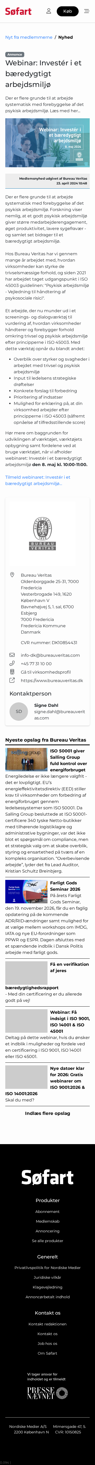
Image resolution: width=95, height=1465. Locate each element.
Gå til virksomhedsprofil (46, 672)
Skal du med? (45, 1084)
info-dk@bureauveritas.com (50, 655)
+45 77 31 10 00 (36, 663)
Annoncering (48, 1231)
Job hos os (47, 1343)
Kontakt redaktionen (47, 1324)
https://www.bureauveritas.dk (52, 680)
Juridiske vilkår (47, 1277)
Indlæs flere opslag (47, 1113)
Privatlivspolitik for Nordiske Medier (48, 1267)
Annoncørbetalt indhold (48, 1297)
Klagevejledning (48, 1287)
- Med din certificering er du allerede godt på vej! (47, 982)
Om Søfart (47, 1353)
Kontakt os (47, 1333)
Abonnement (47, 1211)
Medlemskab (47, 1221)
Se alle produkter (47, 1240)
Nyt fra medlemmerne (29, 37)
